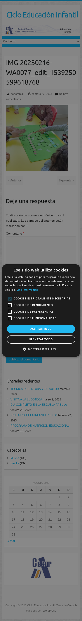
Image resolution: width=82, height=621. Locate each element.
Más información (27, 290)
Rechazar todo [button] (41, 339)
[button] (41, 349)
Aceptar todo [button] (41, 329)
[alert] (41, 310)
